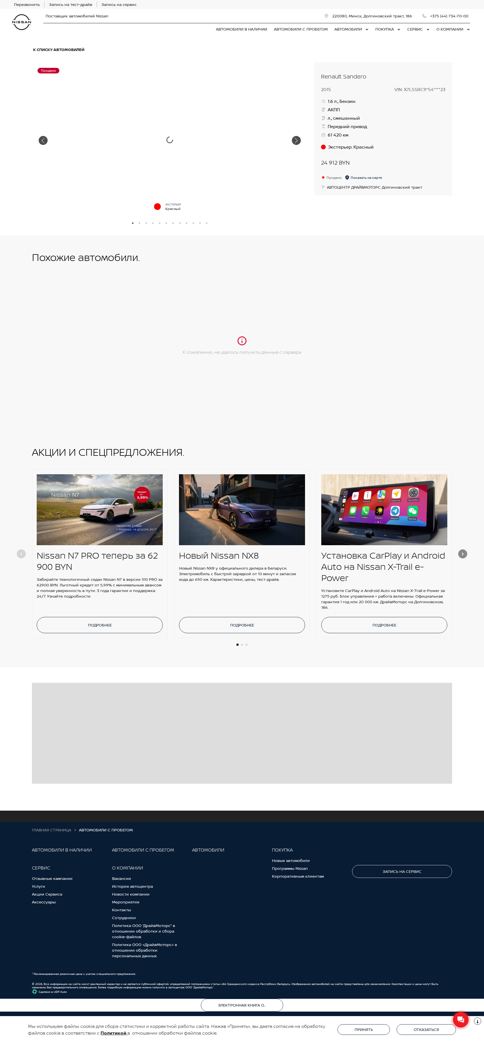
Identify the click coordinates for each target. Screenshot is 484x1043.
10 (193, 223)
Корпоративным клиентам (298, 876)
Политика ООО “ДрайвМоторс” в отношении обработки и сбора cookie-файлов (143, 931)
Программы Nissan (290, 868)
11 (200, 223)
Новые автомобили (291, 860)
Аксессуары (44, 902)
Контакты (121, 909)
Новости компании (131, 894)
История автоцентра (132, 886)
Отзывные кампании (52, 878)
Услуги (38, 886)
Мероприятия (125, 902)
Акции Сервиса (47, 894)
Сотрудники (124, 917)
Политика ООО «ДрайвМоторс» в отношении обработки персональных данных (144, 950)
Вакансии (121, 878)
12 (207, 223)
